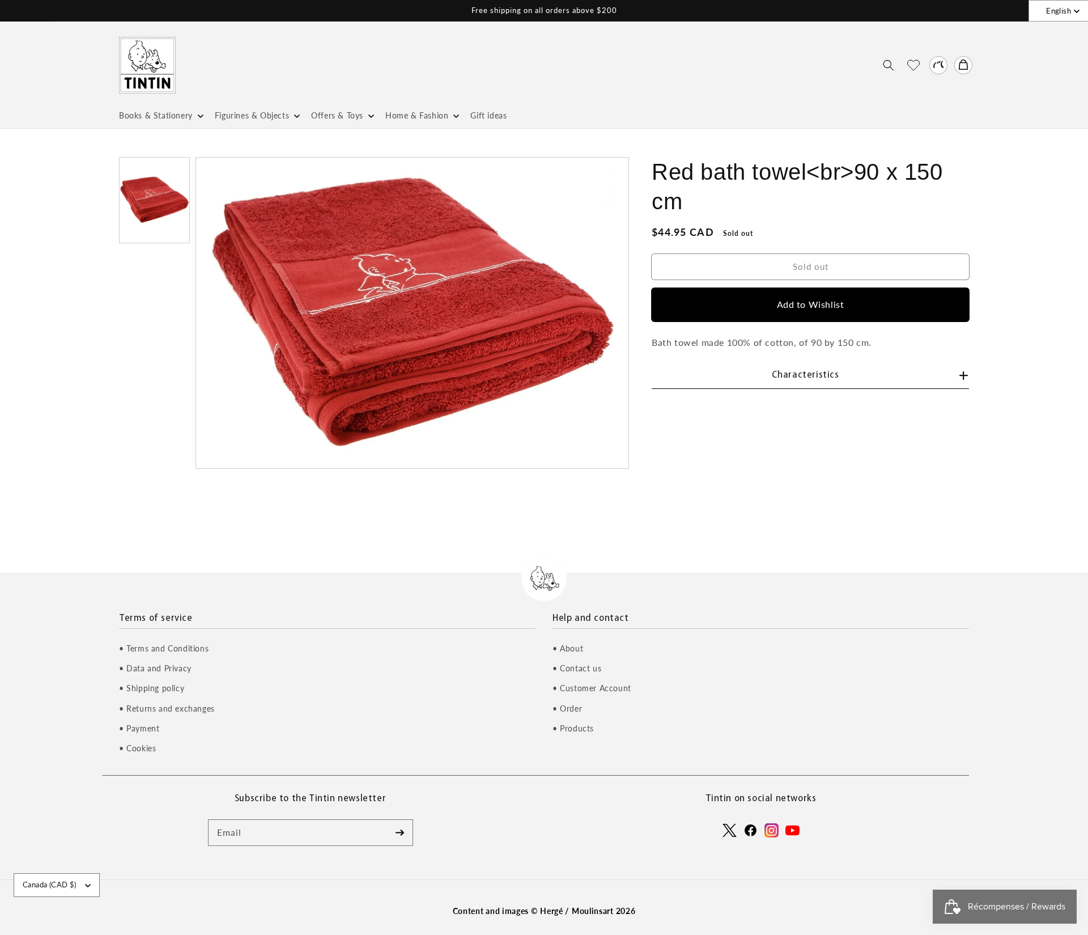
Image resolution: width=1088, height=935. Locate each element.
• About (567, 648)
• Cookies (137, 748)
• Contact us (576, 668)
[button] (888, 65)
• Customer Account (591, 688)
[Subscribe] (400, 832)
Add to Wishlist (810, 304)
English (1058, 10)
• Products (573, 728)
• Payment (139, 728)
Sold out (810, 266)
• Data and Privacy (155, 668)
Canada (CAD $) (49, 884)
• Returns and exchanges (167, 708)
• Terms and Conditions (164, 648)
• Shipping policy (151, 688)
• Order (567, 708)
